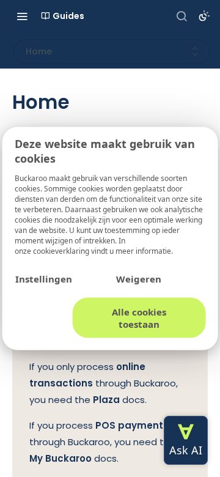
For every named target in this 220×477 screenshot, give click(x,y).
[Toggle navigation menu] (22, 16)
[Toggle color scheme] (204, 16)
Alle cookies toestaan (139, 318)
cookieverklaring (62, 251)
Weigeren (138, 279)
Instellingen (43, 279)
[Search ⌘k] (181, 16)
